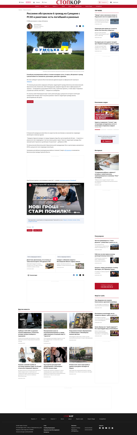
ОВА (33, 227)
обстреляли (68, 150)
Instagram (30, 221)
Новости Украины (27, 10)
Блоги (63, 6)
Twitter (78, 220)
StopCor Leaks (78, 6)
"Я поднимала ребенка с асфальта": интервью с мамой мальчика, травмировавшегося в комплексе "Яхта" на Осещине (107, 175)
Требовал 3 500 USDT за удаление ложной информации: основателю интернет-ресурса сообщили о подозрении (28, 333)
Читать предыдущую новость (34, 257)
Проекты (37, 6)
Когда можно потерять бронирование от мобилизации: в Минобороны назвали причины (80, 332)
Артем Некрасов (37, 25)
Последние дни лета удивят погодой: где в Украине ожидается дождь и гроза (107, 43)
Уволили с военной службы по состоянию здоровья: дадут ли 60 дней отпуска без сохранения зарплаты (29, 366)
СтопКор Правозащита (49, 428)
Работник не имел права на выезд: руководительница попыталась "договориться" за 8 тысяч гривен (105, 256)
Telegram (29, 82)
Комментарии (33, 275)
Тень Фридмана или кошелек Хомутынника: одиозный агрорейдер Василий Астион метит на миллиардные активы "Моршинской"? (106, 302)
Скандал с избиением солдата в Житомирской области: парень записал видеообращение (68, 261)
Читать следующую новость (64, 257)
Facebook (73, 180)
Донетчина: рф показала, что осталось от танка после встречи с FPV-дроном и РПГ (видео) (39, 261)
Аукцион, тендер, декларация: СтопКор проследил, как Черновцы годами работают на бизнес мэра (106, 269)
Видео (46, 6)
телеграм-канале (64, 180)
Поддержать (104, 2)
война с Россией (38, 230)
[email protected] (29, 432)
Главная (20, 10)
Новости (55, 6)
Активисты (46, 432)
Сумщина (29, 230)
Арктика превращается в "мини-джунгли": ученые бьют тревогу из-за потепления (106, 242)
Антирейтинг (99, 6)
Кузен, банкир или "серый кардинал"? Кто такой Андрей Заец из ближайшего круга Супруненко (106, 328)
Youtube (74, 220)
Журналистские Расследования (51, 430)
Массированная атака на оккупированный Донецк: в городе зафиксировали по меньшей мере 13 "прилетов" (54, 333)
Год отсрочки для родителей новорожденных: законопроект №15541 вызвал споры (53, 366)
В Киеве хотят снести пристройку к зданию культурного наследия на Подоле (79, 366)
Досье (70, 6)
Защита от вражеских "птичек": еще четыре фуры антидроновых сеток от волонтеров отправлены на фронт (106, 124)
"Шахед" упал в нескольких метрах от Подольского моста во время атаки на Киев (106, 16)
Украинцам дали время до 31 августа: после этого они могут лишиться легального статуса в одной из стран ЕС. (106, 30)
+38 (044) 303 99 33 (107, 287)
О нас (45, 425)
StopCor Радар (88, 6)
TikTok (35, 221)
